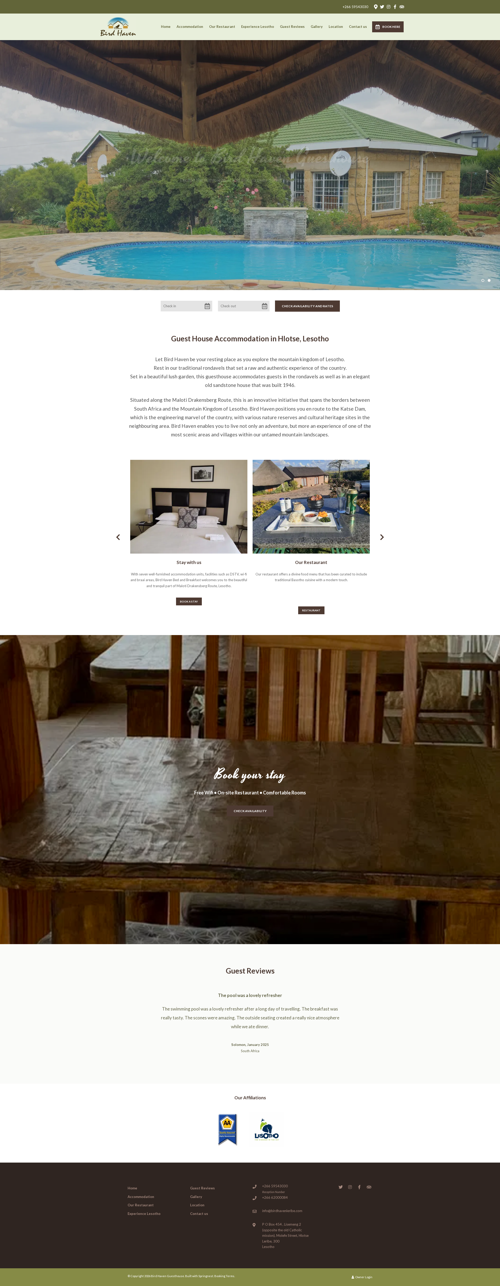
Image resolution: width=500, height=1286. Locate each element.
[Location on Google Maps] (375, 6)
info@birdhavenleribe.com (282, 1193)
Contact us (358, 26)
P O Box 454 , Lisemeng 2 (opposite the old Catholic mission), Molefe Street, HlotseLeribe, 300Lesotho (285, 1218)
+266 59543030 (355, 7)
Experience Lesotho (257, 26)
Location (336, 26)
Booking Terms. (224, 1258)
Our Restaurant (222, 26)
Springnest (205, 1258)
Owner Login (363, 1259)
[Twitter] (382, 7)
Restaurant (311, 610)
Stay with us (189, 562)
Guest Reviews (292, 26)
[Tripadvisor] (401, 7)
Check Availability (250, 811)
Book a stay (189, 601)
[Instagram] (388, 7)
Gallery (317, 26)
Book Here (391, 27)
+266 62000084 (275, 1180)
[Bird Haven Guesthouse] (118, 25)
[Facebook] (395, 7)
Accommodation (190, 26)
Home (166, 26)
